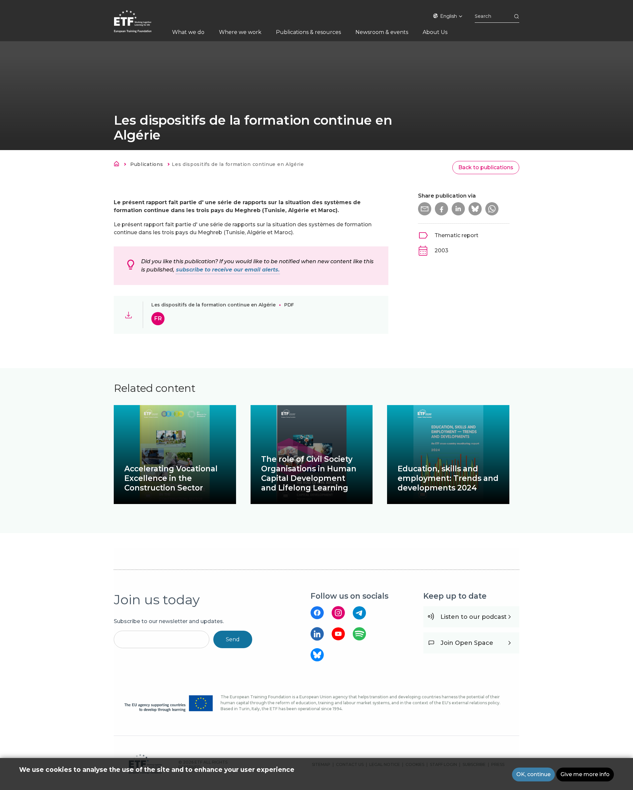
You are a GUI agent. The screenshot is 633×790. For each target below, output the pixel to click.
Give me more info (585, 774)
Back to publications (485, 167)
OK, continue (533, 774)
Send (233, 639)
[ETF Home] (139, 25)
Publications (146, 164)
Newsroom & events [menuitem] (381, 32)
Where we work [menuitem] (240, 32)
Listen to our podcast (473, 616)
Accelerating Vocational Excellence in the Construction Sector (171, 478)
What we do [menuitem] (188, 32)
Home (118, 165)
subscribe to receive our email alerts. (228, 270)
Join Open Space (466, 643)
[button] (424, 208)
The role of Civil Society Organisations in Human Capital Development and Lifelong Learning (308, 473)
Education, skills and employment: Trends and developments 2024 (448, 478)
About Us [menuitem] (435, 32)
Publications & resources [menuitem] (308, 32)
